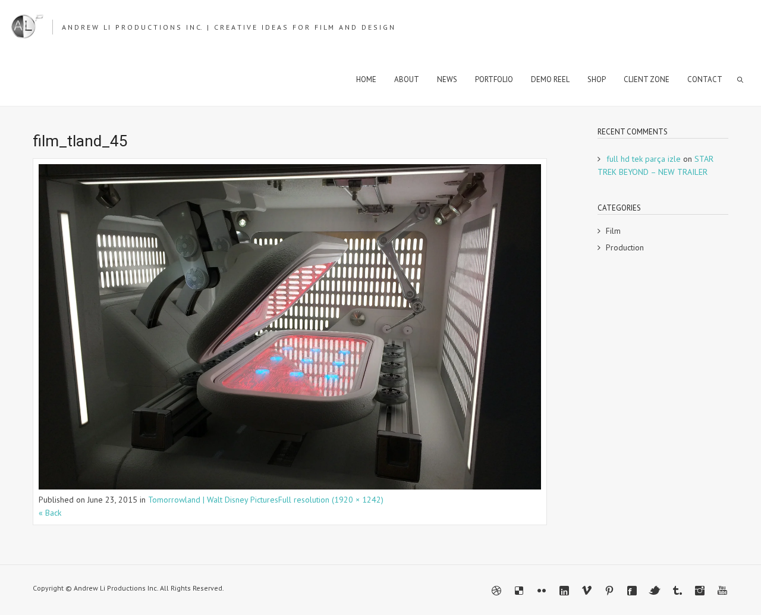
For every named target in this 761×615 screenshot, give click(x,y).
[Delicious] (519, 591)
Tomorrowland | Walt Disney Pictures (213, 499)
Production (625, 247)
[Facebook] (632, 591)
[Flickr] (542, 591)
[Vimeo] (587, 591)
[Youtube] (722, 591)
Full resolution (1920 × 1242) (330, 499)
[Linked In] (564, 591)
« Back (50, 512)
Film (613, 230)
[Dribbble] (496, 591)
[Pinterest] (609, 591)
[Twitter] (655, 591)
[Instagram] (700, 591)
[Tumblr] (677, 591)
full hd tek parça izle (643, 158)
